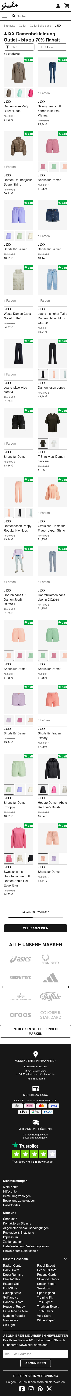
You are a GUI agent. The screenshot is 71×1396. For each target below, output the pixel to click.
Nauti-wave (10, 1320)
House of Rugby (14, 1306)
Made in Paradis (14, 1315)
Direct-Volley (11, 1279)
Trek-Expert (44, 1302)
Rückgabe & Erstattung (18, 1232)
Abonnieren (35, 1363)
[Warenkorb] (67, 6)
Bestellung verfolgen (17, 1196)
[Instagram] (31, 1389)
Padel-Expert (46, 1265)
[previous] (2, 987)
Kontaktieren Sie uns (35, 1066)
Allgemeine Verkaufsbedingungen (26, 1228)
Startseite (9, 25)
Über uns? (10, 1219)
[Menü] (4, 16)
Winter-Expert (46, 1320)
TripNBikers (45, 1311)
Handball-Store (13, 1302)
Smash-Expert (46, 1283)
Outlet (22, 25)
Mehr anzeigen (35, 928)
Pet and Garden (47, 1274)
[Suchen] (14, 16)
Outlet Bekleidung (40, 25)
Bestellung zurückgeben (35, 1137)
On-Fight (9, 1325)
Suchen (22, 16)
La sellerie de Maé (15, 1311)
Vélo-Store (44, 1315)
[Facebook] (22, 1389)
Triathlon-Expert (48, 1306)
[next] (68, 987)
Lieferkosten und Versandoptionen (26, 1246)
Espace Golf (11, 1283)
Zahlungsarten (13, 1241)
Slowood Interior (48, 1279)
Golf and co (10, 1297)
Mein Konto (10, 1187)
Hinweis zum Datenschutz (20, 1251)
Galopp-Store (12, 1293)
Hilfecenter (10, 1191)
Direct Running (13, 1274)
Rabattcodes (11, 1205)
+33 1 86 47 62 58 (35, 1078)
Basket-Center (12, 1265)
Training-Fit (44, 1297)
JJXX (7, 101)
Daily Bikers (11, 1270)
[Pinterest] (40, 1389)
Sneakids (43, 1288)
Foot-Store (10, 1288)
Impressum (10, 1237)
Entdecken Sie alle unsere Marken (35, 1031)
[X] (49, 1389)
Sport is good (46, 1293)
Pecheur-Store (46, 1270)
